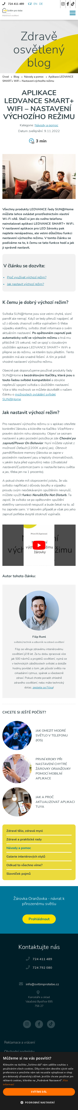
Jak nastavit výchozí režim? (25, 284)
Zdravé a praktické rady (24, 839)
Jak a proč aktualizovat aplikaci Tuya (55, 802)
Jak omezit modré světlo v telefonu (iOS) (52, 735)
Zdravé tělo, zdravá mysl (24, 831)
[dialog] (39, 1081)
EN (35, 4)
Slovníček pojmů (18, 874)
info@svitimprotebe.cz (42, 984)
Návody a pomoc (46, 125)
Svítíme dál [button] (39, 1091)
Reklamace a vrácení (19, 1042)
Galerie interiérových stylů (25, 856)
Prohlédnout (39, 919)
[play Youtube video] (39, 545)
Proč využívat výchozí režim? (26, 277)
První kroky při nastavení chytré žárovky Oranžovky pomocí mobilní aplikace (53, 769)
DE (41, 4)
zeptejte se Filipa (43, 687)
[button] (39, 1102)
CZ (30, 4)
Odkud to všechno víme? (24, 865)
